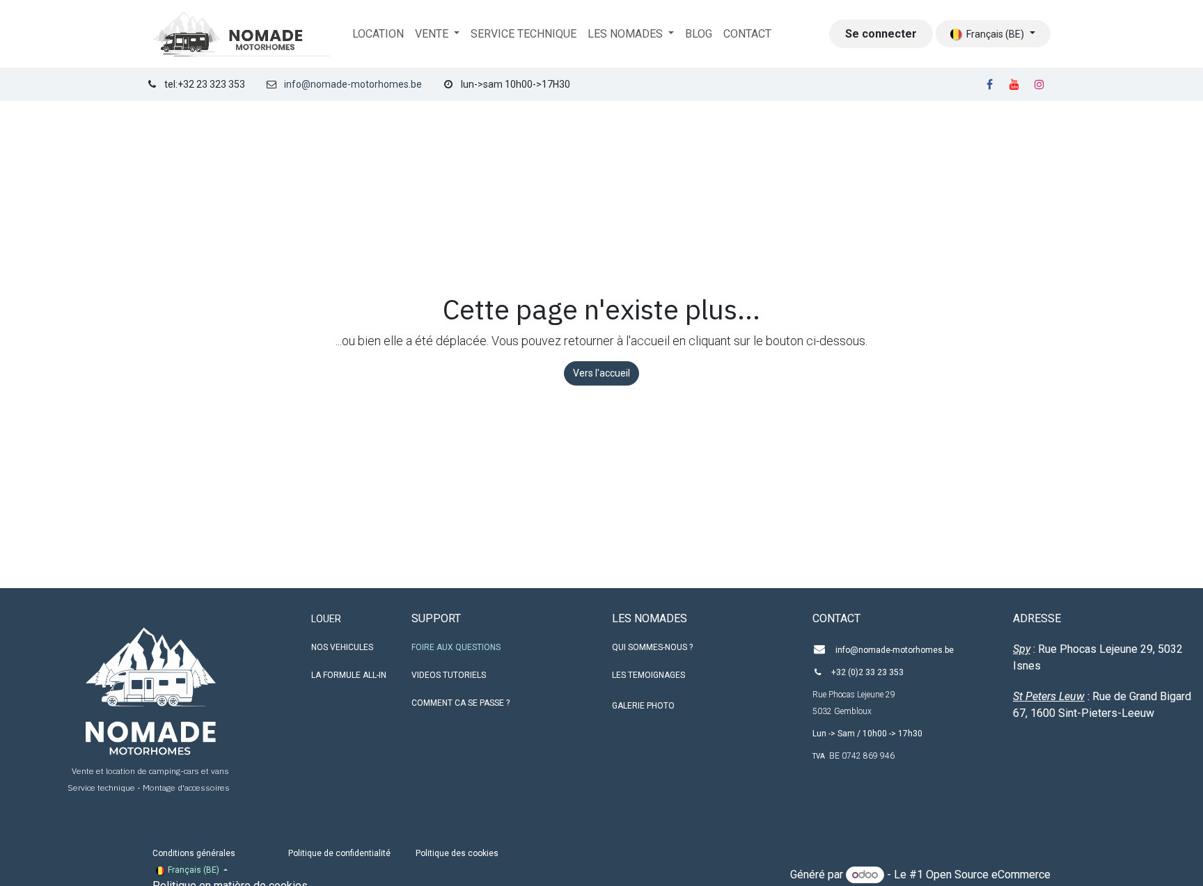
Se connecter (881, 33)
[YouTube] (1014, 84)
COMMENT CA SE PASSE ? (460, 703)
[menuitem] (378, 34)
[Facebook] (989, 84)
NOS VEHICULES (342, 647)
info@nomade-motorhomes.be (353, 84)
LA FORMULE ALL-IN (348, 675)
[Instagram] (1039, 84)
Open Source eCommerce (988, 874)
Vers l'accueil (601, 373)
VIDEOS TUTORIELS (448, 675)
